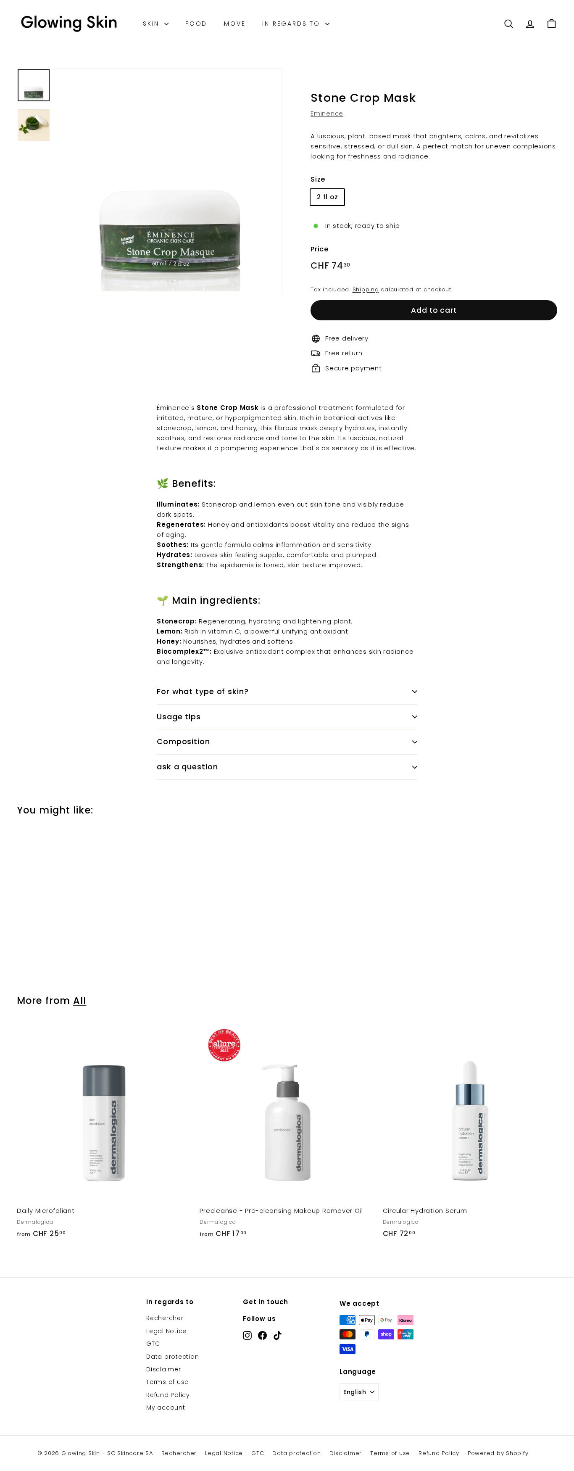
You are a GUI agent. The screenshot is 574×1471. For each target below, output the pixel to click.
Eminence (327, 113)
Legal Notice (166, 1331)
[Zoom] (169, 181)
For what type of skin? (203, 691)
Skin (152, 23)
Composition (183, 741)
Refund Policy (168, 1395)
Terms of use (167, 1382)
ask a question (187, 766)
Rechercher (165, 1318)
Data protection (172, 1356)
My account (165, 1407)
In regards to (292, 23)
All (79, 1000)
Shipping (366, 289)
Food (196, 23)
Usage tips (179, 716)
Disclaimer (163, 1369)
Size (318, 179)
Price (320, 249)
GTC (153, 1343)
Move (234, 23)
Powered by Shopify (498, 1453)
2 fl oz (327, 197)
